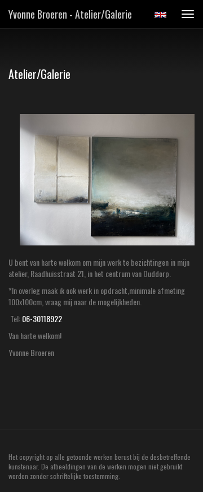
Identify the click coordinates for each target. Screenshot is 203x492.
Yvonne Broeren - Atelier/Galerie (70, 14)
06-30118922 (42, 318)
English (160, 14)
